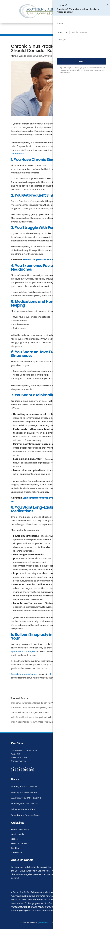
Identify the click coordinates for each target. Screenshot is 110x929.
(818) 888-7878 (18, 761)
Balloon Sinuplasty (34, 55)
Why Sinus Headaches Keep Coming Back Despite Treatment (43, 717)
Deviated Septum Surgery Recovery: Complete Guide (39, 712)
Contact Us (16, 852)
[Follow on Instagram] (31, 769)
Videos (14, 838)
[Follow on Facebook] (13, 769)
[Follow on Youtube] (25, 769)
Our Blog (15, 848)
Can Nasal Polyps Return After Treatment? (33, 721)
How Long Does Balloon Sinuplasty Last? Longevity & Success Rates (46, 707)
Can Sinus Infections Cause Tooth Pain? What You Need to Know (45, 702)
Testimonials (17, 834)
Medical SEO (45, 922)
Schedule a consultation (24, 673)
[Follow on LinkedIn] (19, 769)
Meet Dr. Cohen (19, 843)
